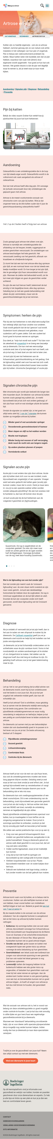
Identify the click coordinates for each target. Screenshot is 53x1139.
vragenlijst (21, 343)
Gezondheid (24, 36)
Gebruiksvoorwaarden (13, 1121)
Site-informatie (10, 1129)
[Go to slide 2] (9, 566)
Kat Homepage (10, 36)
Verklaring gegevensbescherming (19, 1125)
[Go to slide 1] (6, 566)
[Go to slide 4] (14, 566)
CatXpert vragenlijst (24, 635)
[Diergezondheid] (13, 1083)
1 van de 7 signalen (28, 413)
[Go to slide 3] (11, 566)
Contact (7, 1117)
